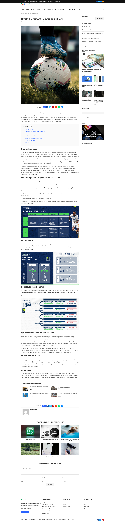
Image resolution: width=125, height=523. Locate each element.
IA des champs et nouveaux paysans (30, 457)
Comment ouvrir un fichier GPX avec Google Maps (87, 85)
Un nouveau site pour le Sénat (64, 387)
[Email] (101, 1)
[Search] (103, 9)
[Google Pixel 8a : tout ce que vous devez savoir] (99, 79)
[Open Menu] (21, 1)
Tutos (43, 9)
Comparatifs (50, 9)
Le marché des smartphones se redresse (70, 457)
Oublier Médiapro (29, 129)
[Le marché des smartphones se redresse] (70, 449)
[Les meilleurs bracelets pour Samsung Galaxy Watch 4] (54, 395)
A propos (66, 499)
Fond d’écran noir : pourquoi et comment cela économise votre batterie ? (98, 100)
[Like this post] (44, 107)
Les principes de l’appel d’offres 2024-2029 (35, 131)
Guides (27, 9)
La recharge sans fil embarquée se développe (92, 29)
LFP (39, 112)
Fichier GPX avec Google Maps (49, 506)
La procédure (28, 134)
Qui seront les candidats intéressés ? (34, 138)
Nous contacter (66, 502)
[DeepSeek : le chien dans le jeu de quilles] (50, 449)
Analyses (86, 508)
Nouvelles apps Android (34, 1)
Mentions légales (67, 506)
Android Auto (57, 1)
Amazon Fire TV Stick (43, 1)
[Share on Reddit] (56, 107)
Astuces (86, 502)
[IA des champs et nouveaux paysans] (30, 449)
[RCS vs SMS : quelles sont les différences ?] (87, 94)
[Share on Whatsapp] (59, 107)
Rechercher (85, 16)
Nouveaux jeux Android (47, 508)
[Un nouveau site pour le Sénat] (54, 388)
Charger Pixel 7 (45, 513)
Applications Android (60, 9)
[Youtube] (103, 520)
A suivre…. (27, 142)
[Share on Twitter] (50, 107)
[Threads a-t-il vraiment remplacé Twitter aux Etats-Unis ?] (93, 132)
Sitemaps (65, 504)
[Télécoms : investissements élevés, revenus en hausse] (25, 395)
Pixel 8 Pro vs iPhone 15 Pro (48, 510)
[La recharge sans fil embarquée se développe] (50, 431)
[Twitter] (99, 1)
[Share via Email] (62, 107)
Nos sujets (88, 499)
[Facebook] (97, 1)
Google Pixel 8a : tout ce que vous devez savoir (99, 84)
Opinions (38, 9)
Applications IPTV (51, 1)
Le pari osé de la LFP (30, 140)
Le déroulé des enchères (31, 136)
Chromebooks (87, 510)
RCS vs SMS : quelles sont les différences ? (86, 99)
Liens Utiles (46, 499)
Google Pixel (26, 1)
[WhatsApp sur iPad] (30, 431)
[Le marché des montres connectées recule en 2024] (70, 431)
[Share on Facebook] (47, 107)
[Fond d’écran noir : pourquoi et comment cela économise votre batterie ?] (99, 94)
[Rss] (103, 1)
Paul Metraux (28, 21)
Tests (32, 9)
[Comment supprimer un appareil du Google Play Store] (93, 61)
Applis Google (71, 9)
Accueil (22, 13)
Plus (79, 9)
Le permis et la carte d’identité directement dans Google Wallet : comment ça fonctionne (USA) (39, 388)
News (22, 9)
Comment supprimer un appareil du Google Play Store (91, 70)
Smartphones (87, 506)
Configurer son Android (47, 504)
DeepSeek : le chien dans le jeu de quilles (50, 457)
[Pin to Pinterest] (53, 107)
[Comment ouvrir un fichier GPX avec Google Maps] (87, 79)
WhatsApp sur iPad (30, 439)
